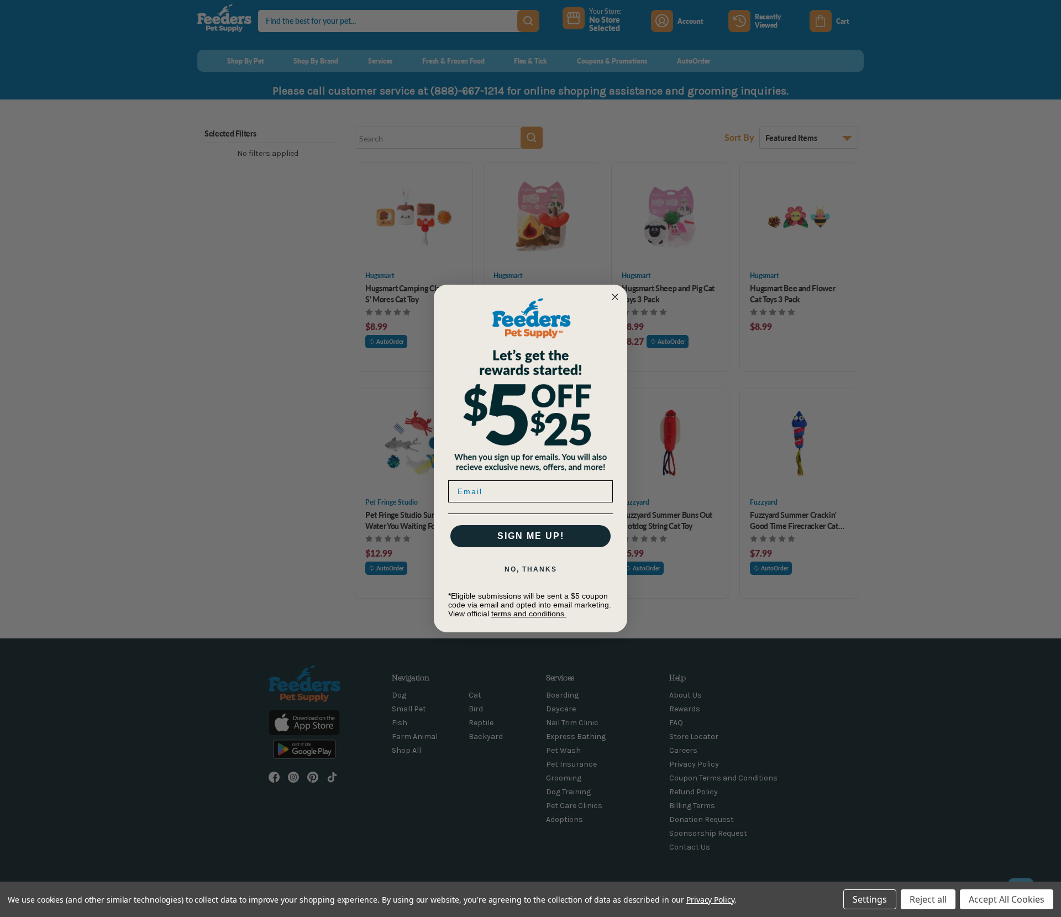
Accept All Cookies (1006, 899)
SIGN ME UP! (530, 536)
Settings (870, 899)
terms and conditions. (528, 613)
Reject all (928, 899)
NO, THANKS (531, 569)
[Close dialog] (615, 296)
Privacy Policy (710, 899)
